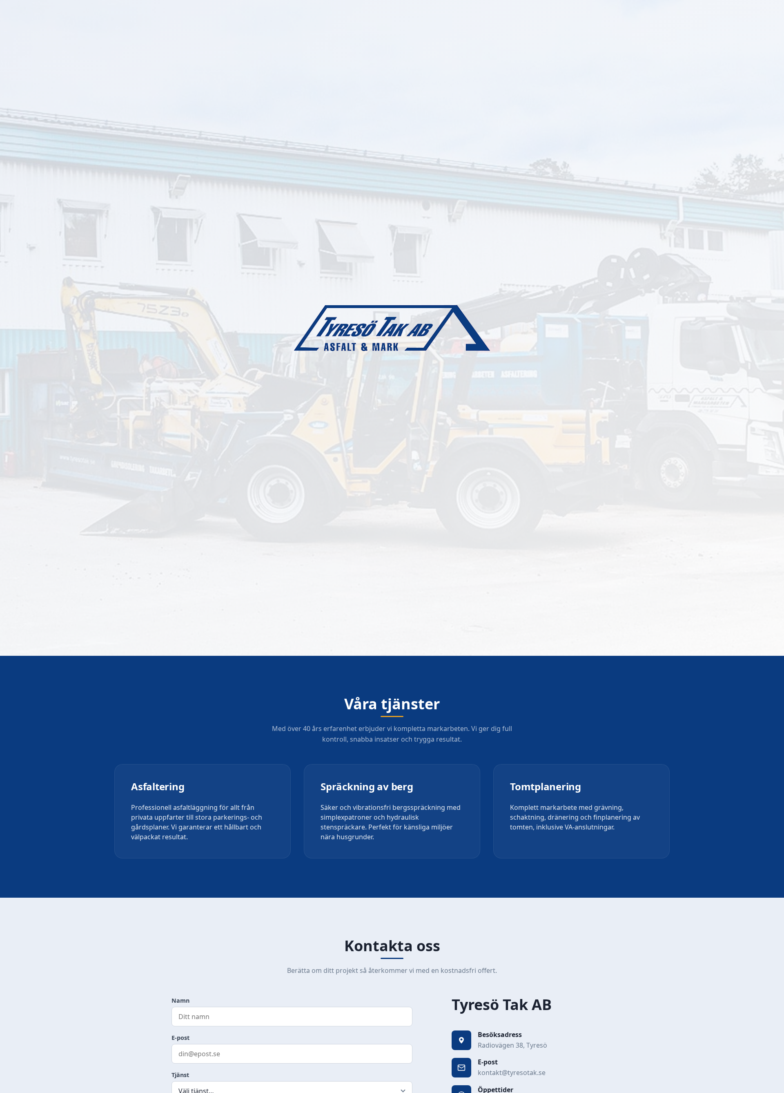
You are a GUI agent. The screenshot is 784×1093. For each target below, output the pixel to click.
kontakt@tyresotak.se (512, 1072)
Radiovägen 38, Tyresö (512, 1045)
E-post (180, 1038)
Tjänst (180, 1075)
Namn (180, 1000)
